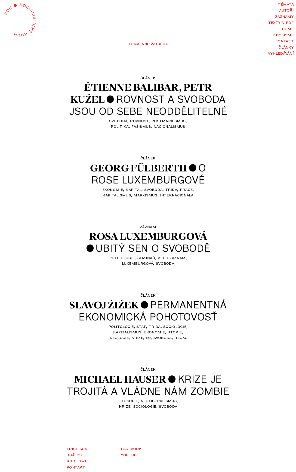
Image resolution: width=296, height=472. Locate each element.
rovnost (139, 120)
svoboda (118, 120)
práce (186, 189)
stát (141, 326)
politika (120, 126)
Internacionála (177, 194)
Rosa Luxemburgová (148, 236)
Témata (286, 3)
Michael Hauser (120, 379)
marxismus (145, 194)
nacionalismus (169, 126)
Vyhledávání (281, 53)
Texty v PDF (281, 22)
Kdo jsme (283, 34)
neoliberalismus (159, 400)
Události (76, 454)
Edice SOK (77, 448)
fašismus (141, 126)
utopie (174, 331)
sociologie (174, 326)
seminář (146, 257)
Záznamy (284, 16)
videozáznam (171, 257)
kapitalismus (116, 194)
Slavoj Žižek (104, 305)
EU (148, 337)
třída (171, 189)
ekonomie (112, 189)
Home (288, 28)
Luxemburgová (137, 263)
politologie (122, 257)
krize (137, 337)
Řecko (181, 337)
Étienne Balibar (131, 87)
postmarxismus (168, 120)
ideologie (118, 337)
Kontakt (284, 40)
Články (286, 47)
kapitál (134, 189)
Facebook (131, 448)
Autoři (286, 9)
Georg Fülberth (138, 168)
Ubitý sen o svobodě (153, 248)
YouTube (130, 454)
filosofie (128, 400)
